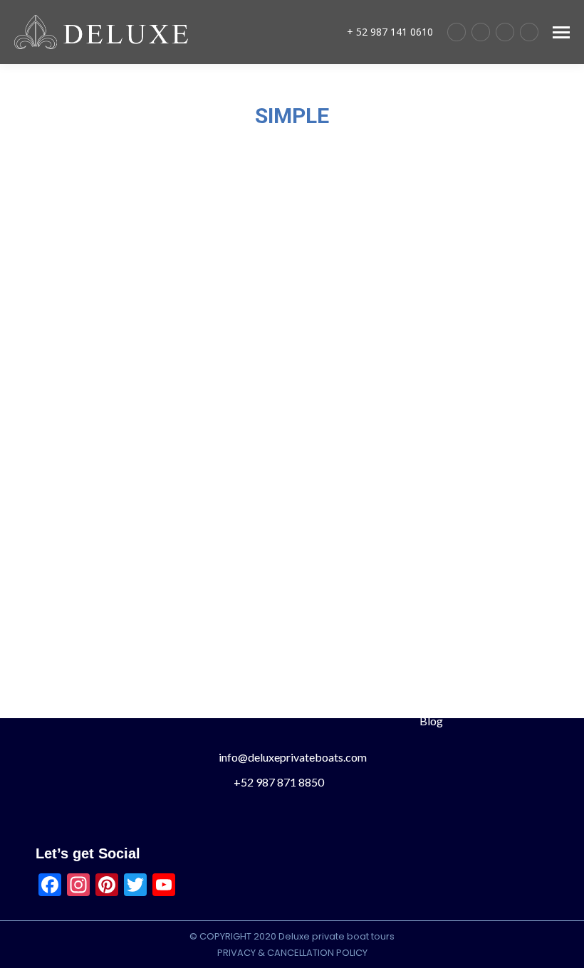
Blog (429, 720)
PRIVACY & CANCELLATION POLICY (292, 952)
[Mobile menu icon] (561, 32)
